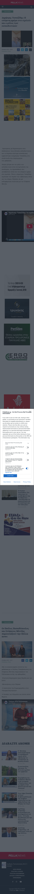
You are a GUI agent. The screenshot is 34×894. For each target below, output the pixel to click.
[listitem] (17, 443)
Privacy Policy (27, 482)
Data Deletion (7, 482)
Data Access (17, 482)
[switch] (27, 447)
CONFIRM (10, 475)
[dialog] (17, 447)
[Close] (30, 412)
